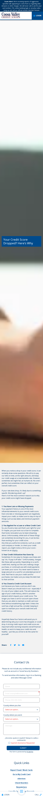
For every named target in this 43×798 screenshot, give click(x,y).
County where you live (12, 705)
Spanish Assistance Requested (23, 743)
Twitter (15, 645)
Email (23, 645)
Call (37, 795)
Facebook (11, 645)
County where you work (12, 715)
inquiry (14, 550)
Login (6, 795)
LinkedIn (19, 645)
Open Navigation (21, 791)
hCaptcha (30, 752)
